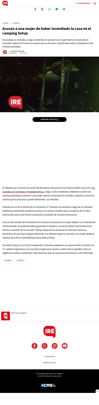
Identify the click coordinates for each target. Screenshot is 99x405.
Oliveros (16, 23)
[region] (49, 17)
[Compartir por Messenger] (56, 9)
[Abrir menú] (95, 3)
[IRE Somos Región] (5, 3)
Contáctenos (49, 356)
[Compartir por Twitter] (42, 9)
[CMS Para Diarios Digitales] (48, 385)
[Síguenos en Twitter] (44, 346)
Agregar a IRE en (48, 119)
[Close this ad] (97, 391)
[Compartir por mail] (64, 9)
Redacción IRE (18, 51)
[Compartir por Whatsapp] (49, 9)
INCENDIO (8, 260)
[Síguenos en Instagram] (54, 346)
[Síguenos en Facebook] (34, 346)
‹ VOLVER (5, 23)
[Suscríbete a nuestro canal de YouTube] (64, 346)
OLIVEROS (20, 260)
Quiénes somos (49, 363)
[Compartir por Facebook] (35, 9)
